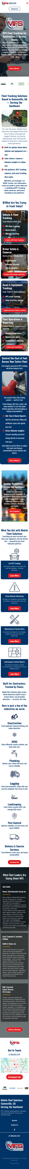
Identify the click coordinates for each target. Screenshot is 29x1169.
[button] (27, 3)
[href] (14, 1065)
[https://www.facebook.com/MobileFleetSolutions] (14, 1129)
